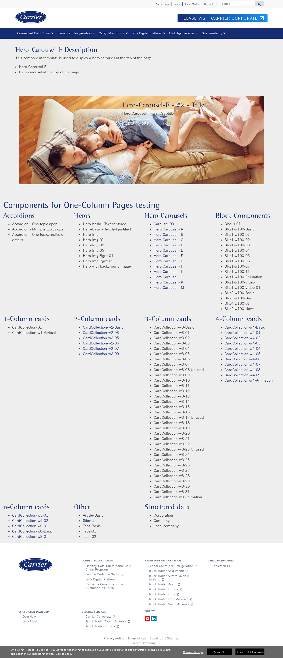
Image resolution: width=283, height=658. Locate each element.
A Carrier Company (142, 643)
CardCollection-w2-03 (101, 332)
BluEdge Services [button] (182, 33)
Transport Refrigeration (163, 560)
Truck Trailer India (164, 594)
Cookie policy (64, 653)
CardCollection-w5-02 (30, 520)
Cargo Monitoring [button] (111, 33)
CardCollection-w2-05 (101, 338)
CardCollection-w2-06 (101, 343)
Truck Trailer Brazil (164, 584)
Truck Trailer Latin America (170, 599)
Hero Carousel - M (169, 287)
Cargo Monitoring (221, 560)
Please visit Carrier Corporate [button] (224, 19)
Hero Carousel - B (168, 234)
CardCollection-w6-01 (30, 526)
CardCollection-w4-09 (242, 375)
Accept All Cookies (250, 652)
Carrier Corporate (101, 616)
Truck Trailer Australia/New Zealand (169, 577)
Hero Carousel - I (168, 271)
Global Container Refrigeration (173, 566)
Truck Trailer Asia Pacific (168, 570)
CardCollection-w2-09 (101, 354)
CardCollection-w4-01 (242, 332)
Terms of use (137, 638)
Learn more (137, 123)
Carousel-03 (164, 224)
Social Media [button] (191, 4)
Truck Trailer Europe (165, 589)
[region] (141, 652)
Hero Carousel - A (168, 229)
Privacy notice (114, 638)
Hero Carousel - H (169, 266)
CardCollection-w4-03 (242, 343)
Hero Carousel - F (168, 255)
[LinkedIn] (154, 618)
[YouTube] (148, 618)
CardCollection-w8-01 (30, 536)
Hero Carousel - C (168, 240)
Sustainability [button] (212, 33)
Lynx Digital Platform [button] (147, 33)
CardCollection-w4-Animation (248, 380)
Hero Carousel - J (168, 277)
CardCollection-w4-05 (242, 354)
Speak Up (156, 638)
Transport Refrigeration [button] (74, 33)
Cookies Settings (193, 652)
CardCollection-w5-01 (30, 515)
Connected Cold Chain (97, 560)
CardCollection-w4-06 (242, 359)
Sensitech (221, 566)
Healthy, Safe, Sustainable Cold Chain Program (108, 567)
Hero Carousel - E (168, 250)
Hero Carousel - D (169, 245)
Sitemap (90, 520)
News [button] (177, 4)
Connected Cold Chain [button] (33, 33)
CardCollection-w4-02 (242, 338)
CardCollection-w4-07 (242, 364)
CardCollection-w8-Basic (32, 531)
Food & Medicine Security (104, 574)
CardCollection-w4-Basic (244, 327)
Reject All (219, 652)
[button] (34, 140)
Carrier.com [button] (162, 4)
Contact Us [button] (210, 4)
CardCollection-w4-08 (242, 369)
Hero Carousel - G (168, 261)
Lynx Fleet (30, 621)
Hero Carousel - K (168, 282)
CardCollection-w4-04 (242, 348)
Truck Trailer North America (171, 604)
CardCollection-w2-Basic (103, 327)
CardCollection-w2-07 (101, 348)
